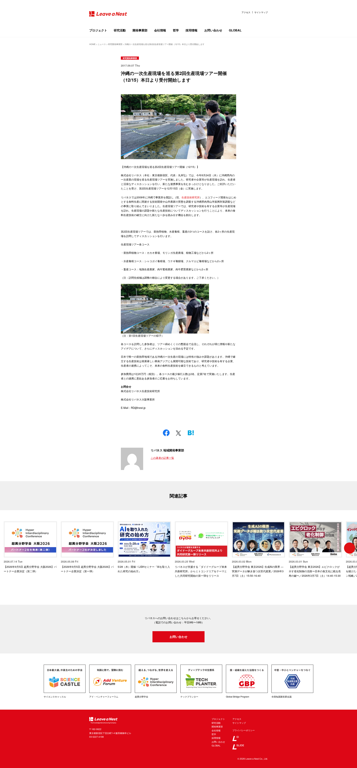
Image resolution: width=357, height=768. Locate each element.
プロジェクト (98, 30)
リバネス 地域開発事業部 (167, 450)
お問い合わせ (213, 30)
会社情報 (160, 30)
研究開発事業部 (130, 58)
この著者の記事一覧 (162, 458)
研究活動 (120, 30)
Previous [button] (7, 548)
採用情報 (191, 30)
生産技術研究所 (190, 197)
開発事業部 (140, 30)
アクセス (246, 12)
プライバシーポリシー (243, 730)
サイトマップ (261, 12)
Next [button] (349, 548)
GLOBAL (235, 30)
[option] (30, 547)
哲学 (176, 30)
